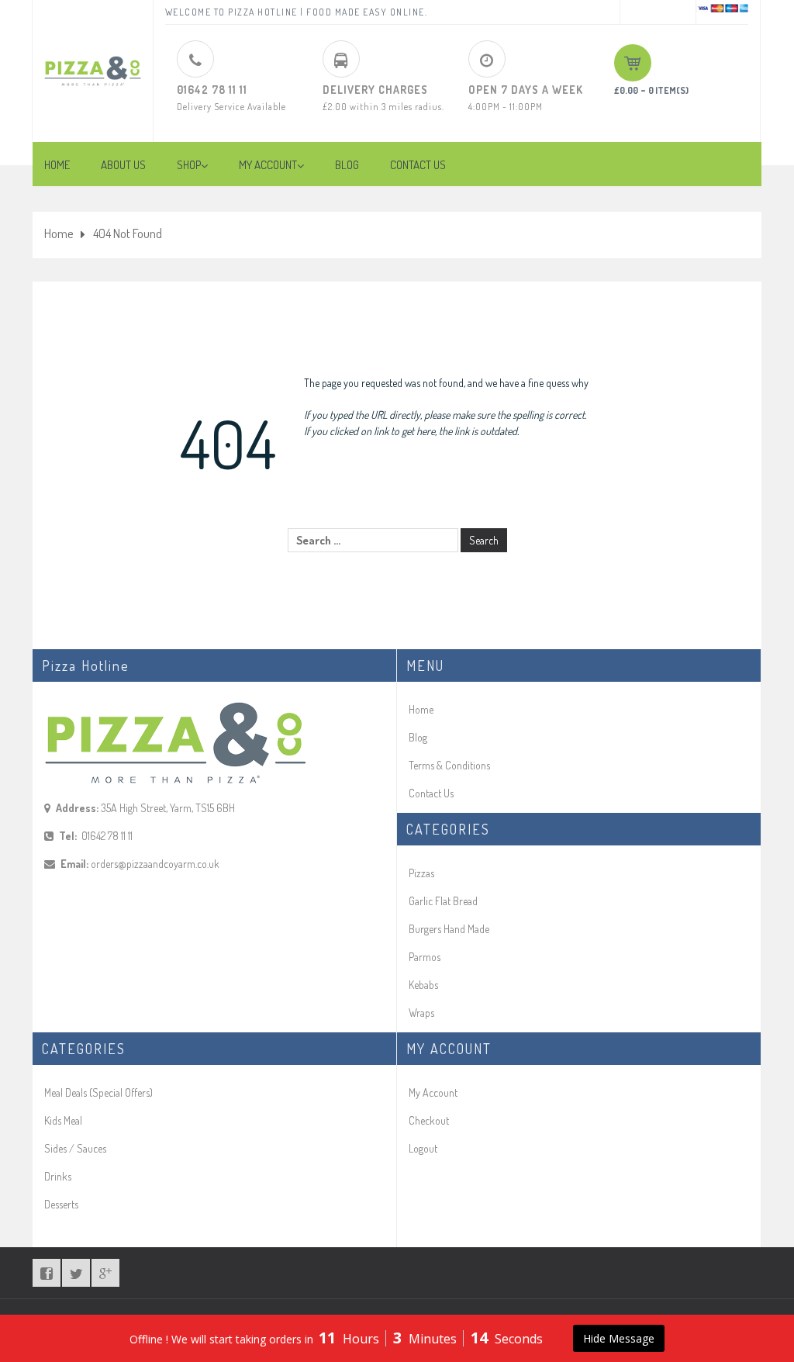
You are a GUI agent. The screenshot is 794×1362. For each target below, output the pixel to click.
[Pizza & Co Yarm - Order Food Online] (92, 64)
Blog (418, 737)
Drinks (57, 1176)
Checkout (429, 1120)
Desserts (61, 1204)
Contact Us (431, 793)
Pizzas (421, 873)
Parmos (424, 956)
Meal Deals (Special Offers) (98, 1092)
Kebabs (423, 984)
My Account (433, 1092)
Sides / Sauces (75, 1148)
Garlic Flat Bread (443, 900)
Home (58, 233)
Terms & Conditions (449, 765)
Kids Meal (63, 1120)
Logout (423, 1148)
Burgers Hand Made (449, 928)
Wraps (421, 1012)
